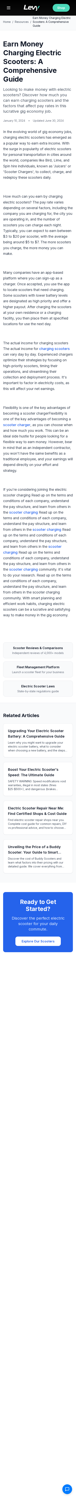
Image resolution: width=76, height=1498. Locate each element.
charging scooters (54, 349)
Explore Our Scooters (38, 941)
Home (7, 21)
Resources (22, 21)
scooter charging (23, 512)
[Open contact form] (67, 1489)
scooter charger (16, 425)
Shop (61, 8)
